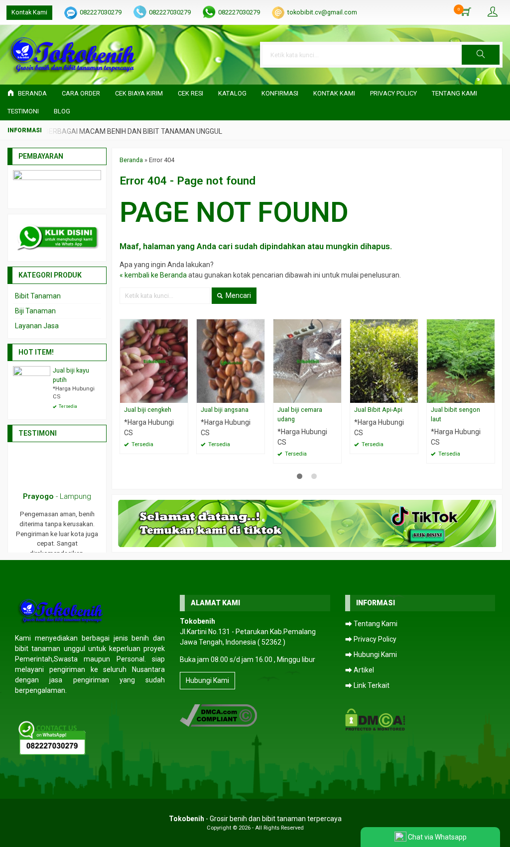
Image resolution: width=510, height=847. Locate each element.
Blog (62, 111)
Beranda (31, 93)
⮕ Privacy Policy (370, 639)
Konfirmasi (279, 93)
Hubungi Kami (207, 680)
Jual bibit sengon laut (455, 414)
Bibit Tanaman (38, 296)
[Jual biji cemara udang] (307, 361)
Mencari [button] (237, 295)
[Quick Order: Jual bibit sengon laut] (489, 395)
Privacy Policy (393, 93)
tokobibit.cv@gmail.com (322, 12)
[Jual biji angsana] (230, 361)
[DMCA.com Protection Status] (375, 719)
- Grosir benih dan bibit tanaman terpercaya (255, 819)
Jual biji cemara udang (299, 414)
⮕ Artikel (359, 670)
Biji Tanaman (35, 311)
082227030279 (101, 12)
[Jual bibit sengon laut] (461, 361)
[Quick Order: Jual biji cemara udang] (335, 395)
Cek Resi (190, 93)
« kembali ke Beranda (153, 275)
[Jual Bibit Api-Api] (384, 361)
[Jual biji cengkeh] (154, 361)
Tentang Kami (454, 93)
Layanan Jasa (37, 326)
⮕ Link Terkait (367, 685)
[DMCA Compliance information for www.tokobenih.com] (218, 715)
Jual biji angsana (225, 409)
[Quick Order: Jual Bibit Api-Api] (412, 395)
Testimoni (23, 111)
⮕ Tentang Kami (371, 624)
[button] (481, 55)
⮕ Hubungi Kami (371, 655)
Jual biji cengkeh (147, 409)
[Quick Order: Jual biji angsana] (258, 395)
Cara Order (81, 93)
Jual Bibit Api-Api (378, 409)
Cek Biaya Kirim (139, 93)
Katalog (232, 93)
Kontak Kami (29, 12)
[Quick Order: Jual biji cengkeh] (182, 395)
